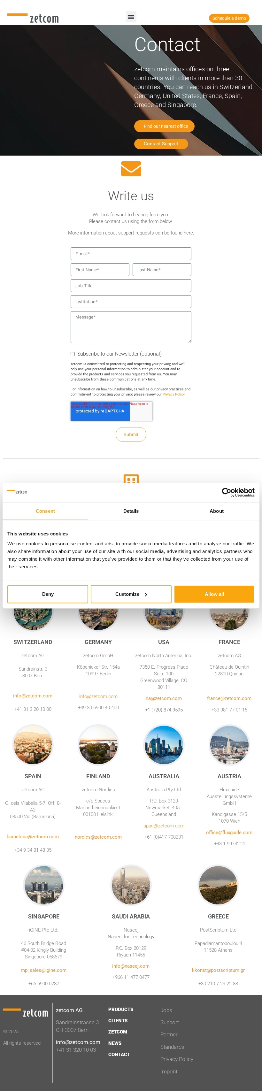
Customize (127, 594)
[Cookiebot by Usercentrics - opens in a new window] (227, 492)
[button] (131, 16)
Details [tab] (131, 510)
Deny (48, 594)
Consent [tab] (45, 510)
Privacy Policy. (174, 394)
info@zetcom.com (78, 1042)
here (188, 233)
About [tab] (217, 510)
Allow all (214, 594)
